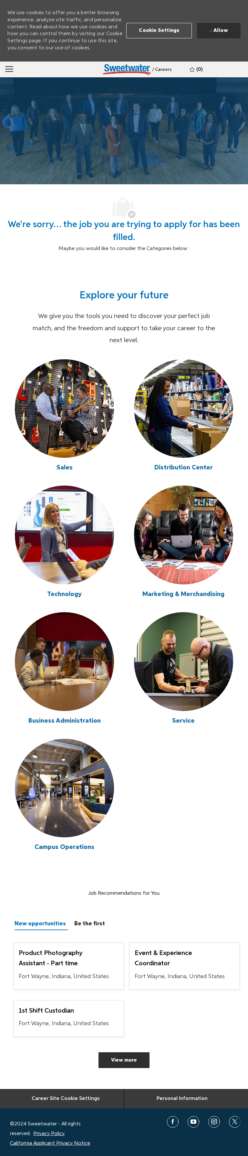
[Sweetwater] (126, 69)
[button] (159, 30)
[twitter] (235, 1122)
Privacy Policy (49, 1133)
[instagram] (214, 1122)
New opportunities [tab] (40, 924)
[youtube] (193, 1122)
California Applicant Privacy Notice (50, 1143)
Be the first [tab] (89, 924)
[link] (162, 69)
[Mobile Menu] (9, 69)
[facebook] (173, 1122)
